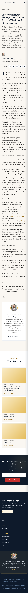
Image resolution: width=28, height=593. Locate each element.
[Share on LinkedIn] (24, 66)
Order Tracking (5, 542)
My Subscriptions (6, 536)
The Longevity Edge (8, 2)
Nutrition (8, 9)
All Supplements (6, 520)
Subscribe (12, 480)
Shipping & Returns (7, 582)
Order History (5, 539)
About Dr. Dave (5, 528)
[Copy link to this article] (21, 66)
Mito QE (22, 221)
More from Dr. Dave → (14, 336)
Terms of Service (13, 581)
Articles (3, 9)
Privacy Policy (5, 581)
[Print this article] (13, 66)
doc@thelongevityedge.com (15, 567)
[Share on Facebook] (17, 66)
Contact (14, 582)
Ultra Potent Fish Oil (17, 216)
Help (3, 545)
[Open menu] (24, 2)
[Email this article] (9, 66)
